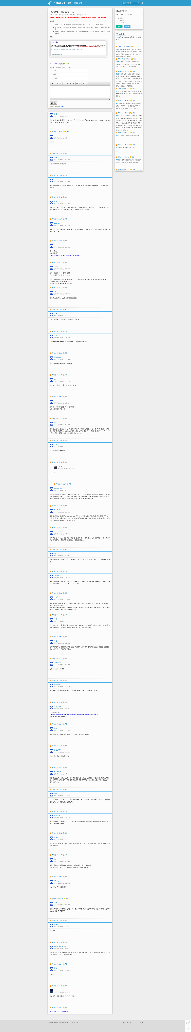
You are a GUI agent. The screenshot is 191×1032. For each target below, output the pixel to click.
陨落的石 (118, 74)
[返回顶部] (188, 1029)
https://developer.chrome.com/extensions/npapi (64, 255)
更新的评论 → (66, 1011)
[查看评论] (188, 1023)
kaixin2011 (54, 64)
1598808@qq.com (60, 946)
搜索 (138, 3)
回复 (67, 131)
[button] (52, 83)
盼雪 (55, 422)
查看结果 (127, 27)
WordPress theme (129, 1023)
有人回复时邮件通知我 (56, 106)
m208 (60, 466)
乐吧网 (117, 49)
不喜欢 (122, 23)
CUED (141, 1023)
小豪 (55, 619)
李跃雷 (56, 924)
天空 (117, 103)
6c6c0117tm (58, 488)
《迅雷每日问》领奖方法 (62, 12)
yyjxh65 (118, 37)
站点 (56, 78)
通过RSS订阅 (142, 3)
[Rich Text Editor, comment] (80, 92)
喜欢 (121, 18)
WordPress (77, 1023)
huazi (55, 136)
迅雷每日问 (78, 3)
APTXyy (118, 91)
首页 (69, 3)
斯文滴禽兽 (57, 662)
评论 (83, 15)
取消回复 (66, 64)
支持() (54, 131)
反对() (61, 131)
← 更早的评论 (52, 1011)
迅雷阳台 (56, 3)
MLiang (118, 147)
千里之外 (118, 62)
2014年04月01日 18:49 (56, 15)
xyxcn (56, 245)
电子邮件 (54, 74)
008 (55, 292)
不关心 (122, 20)
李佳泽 (117, 135)
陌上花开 (118, 116)
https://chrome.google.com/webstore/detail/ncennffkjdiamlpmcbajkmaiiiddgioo (74, 714)
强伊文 (78, 15)
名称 (55, 70)
